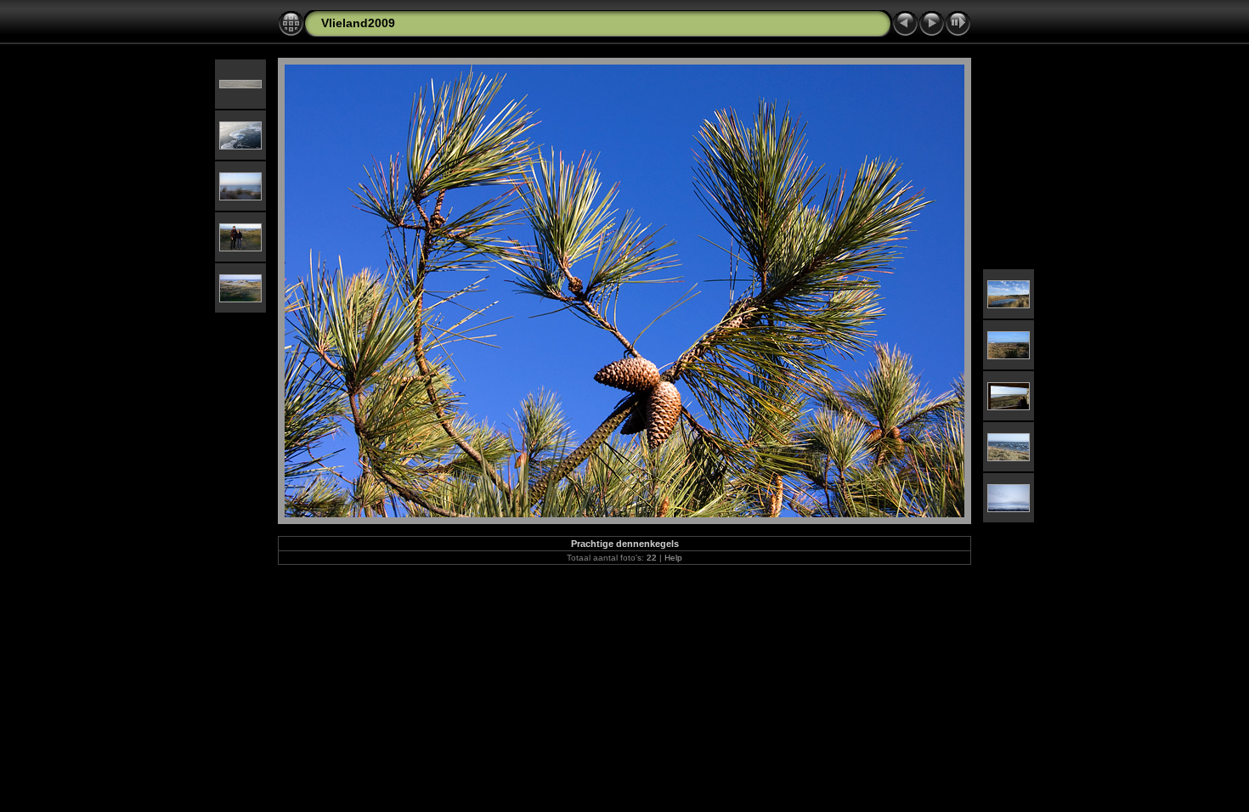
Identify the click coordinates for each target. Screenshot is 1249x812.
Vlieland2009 (358, 23)
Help (673, 557)
